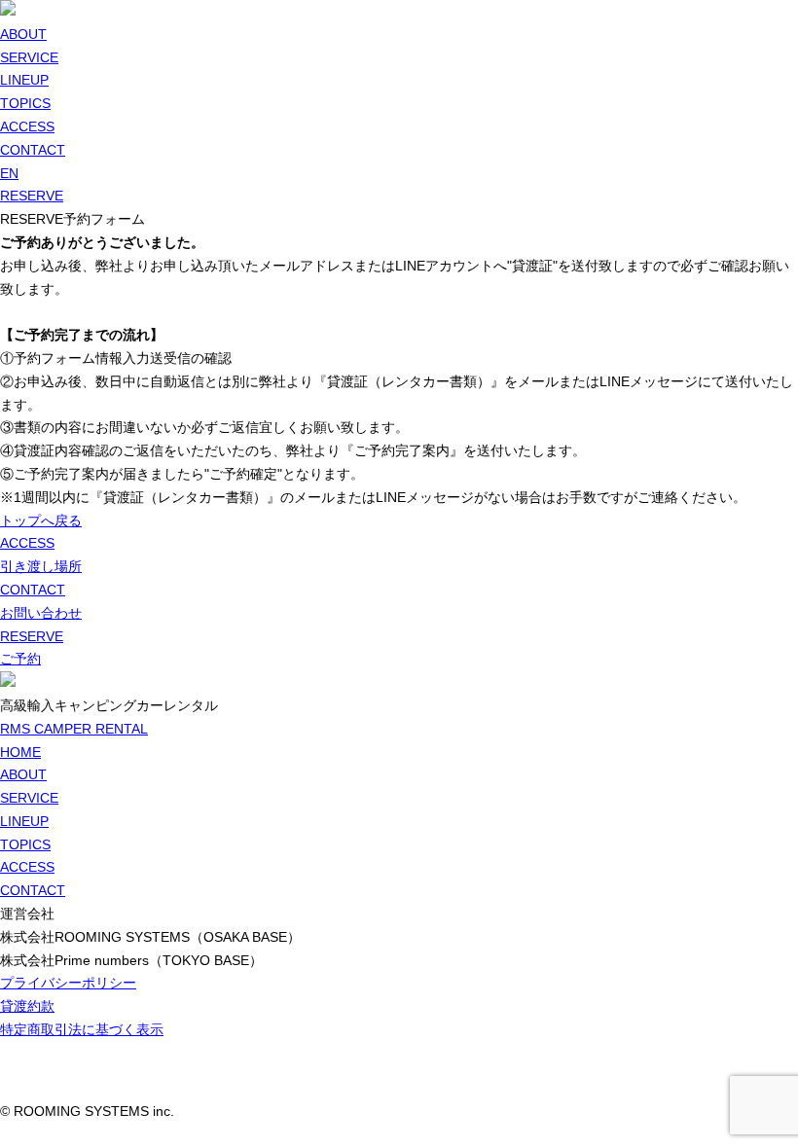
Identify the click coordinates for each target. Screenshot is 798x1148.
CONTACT (32, 150)
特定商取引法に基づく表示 (81, 1029)
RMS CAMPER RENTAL (74, 728)
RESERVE (31, 195)
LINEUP (24, 80)
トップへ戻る (41, 520)
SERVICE (29, 57)
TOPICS (25, 103)
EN (9, 173)
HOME (20, 752)
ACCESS (27, 126)
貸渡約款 (27, 1006)
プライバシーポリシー (68, 982)
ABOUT (23, 34)
